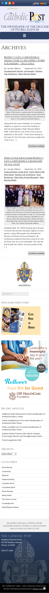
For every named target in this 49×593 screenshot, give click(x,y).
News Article (7, 495)
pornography (29, 71)
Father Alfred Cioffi (36, 172)
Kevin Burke (9, 175)
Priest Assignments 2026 (11, 440)
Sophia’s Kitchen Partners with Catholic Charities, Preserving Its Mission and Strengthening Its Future (22, 434)
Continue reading (36, 146)
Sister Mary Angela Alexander (26, 177)
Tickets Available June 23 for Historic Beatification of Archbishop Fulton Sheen (22, 421)
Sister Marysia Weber (27, 74)
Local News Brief (8, 487)
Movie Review (7, 491)
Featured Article (10, 172)
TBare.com (37, 589)
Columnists (6, 471)
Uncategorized (10, 71)
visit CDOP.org (24, 285)
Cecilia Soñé (23, 172)
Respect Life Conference (25, 175)
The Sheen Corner (9, 499)
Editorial (5, 475)
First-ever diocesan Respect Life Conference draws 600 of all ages (24, 161)
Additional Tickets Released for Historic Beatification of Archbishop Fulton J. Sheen (23, 415)
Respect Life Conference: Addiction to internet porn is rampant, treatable (24, 60)
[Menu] (24, 35)
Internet (20, 71)
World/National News (10, 507)
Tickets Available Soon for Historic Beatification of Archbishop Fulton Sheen (21, 428)
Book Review (7, 467)
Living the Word (8, 483)
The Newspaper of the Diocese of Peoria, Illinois (25, 28)
